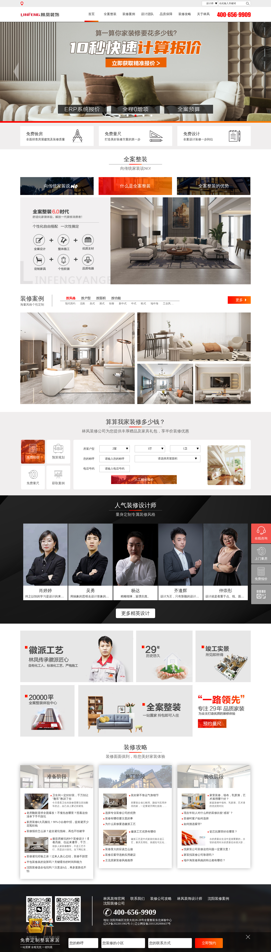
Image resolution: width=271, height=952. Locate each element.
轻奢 (111, 303)
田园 (177, 303)
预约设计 (45, 593)
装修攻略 (184, 14)
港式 (102, 303)
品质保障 (166, 14)
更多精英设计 (135, 613)
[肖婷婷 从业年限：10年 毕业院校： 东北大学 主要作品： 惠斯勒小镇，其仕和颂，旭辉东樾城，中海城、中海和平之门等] (45, 555)
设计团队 (147, 14)
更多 (239, 300)
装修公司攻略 (161, 899)
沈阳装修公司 (114, 903)
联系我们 (137, 899)
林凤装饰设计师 (189, 899)
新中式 (123, 303)
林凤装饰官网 (114, 899)
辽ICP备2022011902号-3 (117, 923)
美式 (92, 303)
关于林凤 (203, 14)
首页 (91, 14)
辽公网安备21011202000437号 (153, 923)
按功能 (116, 298)
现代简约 (70, 303)
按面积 (101, 298)
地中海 (154, 303)
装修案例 (128, 14)
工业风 (167, 303)
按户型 (86, 298)
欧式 (143, 303)
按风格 (71, 298)
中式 (133, 303)
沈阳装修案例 (218, 899)
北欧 (82, 303)
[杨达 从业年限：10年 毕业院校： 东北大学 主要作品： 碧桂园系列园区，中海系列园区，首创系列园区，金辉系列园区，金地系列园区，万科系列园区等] (135, 555)
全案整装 (110, 14)
